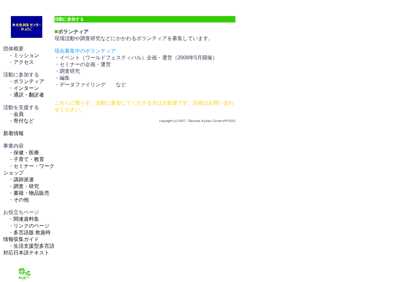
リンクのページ (31, 225)
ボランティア (28, 81)
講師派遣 (23, 179)
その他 (21, 199)
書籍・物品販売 (31, 193)
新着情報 (13, 133)
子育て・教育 (28, 159)
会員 (18, 114)
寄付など (23, 121)
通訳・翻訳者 (28, 95)
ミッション (26, 55)
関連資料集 (26, 219)
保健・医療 (26, 152)
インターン (26, 88)
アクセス (23, 62)
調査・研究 (26, 186)
